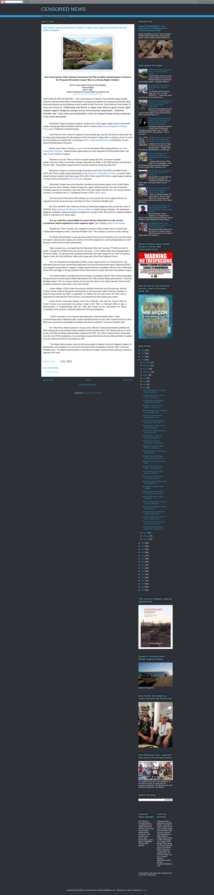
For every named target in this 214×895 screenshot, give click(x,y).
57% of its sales (76, 179)
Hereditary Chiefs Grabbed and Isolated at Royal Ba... (153, 513)
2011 (143, 577)
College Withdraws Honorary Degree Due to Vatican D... (152, 528)
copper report (100, 193)
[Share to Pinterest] (70, 361)
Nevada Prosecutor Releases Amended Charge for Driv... (153, 457)
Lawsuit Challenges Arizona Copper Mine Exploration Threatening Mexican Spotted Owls (159, 156)
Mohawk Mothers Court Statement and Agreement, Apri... (154, 411)
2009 (143, 584)
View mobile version (88, 385)
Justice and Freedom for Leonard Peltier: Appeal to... (154, 391)
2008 (143, 587)
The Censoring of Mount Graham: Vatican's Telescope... (154, 503)
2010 (143, 581)
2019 (143, 552)
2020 (143, 549)
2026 (143, 350)
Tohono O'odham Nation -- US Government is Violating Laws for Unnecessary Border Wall (152, 28)
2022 (143, 543)
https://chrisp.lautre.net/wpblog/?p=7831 (87, 94)
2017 (143, 559)
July (145, 378)
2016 (143, 562)
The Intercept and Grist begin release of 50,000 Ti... (152, 472)
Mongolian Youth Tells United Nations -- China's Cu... (152, 406)
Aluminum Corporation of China (102, 173)
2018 (143, 556)
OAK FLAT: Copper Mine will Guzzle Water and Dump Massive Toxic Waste (159, 190)
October (146, 369)
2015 (143, 565)
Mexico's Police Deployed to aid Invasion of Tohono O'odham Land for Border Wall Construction (160, 104)
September (147, 372)
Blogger (144, 890)
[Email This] (61, 361)
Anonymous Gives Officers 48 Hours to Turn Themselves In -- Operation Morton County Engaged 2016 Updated (160, 121)
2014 (143, 568)
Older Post (127, 380)
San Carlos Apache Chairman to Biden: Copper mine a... (153, 518)
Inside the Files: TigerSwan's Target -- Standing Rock (152, 467)
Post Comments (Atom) (92, 393)
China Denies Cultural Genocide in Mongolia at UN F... (154, 432)
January (146, 539)
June (145, 381)
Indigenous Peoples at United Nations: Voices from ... (152, 447)
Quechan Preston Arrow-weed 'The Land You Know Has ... (153, 492)
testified (51, 154)
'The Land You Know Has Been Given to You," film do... (153, 523)
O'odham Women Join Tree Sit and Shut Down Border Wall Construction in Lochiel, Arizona (160, 140)
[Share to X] (66, 361)
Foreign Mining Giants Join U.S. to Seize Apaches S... (153, 396)
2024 (143, 357)
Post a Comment (52, 372)
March (145, 533)
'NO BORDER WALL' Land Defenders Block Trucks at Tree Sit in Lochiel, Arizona (160, 225)
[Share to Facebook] (68, 361)
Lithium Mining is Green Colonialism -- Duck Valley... (153, 442)
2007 (143, 590)
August (146, 375)
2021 (143, 546)
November (147, 366)
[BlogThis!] (63, 361)
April (145, 388)
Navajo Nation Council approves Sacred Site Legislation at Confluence (160, 173)
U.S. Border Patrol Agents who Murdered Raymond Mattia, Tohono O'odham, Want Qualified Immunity (160, 208)
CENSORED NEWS (63, 9)
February (146, 536)
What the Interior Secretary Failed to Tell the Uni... (154, 452)
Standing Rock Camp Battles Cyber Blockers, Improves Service (159, 87)
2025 (143, 353)
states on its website (116, 223)
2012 (143, 574)
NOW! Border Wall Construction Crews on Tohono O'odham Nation (160, 72)
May (145, 384)
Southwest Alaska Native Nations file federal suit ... (154, 508)
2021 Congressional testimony (97, 140)
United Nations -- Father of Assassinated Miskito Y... (152, 437)
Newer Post (48, 380)
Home (88, 380)
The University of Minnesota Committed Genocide (152, 477)
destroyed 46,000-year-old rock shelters (74, 209)
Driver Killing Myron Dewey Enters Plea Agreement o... (154, 482)
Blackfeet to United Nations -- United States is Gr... (153, 417)
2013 (143, 571)
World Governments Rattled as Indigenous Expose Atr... (153, 422)
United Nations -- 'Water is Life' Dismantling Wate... (153, 427)
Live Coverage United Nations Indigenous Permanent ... (153, 401)
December (147, 362)
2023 (143, 360)
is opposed (80, 148)
